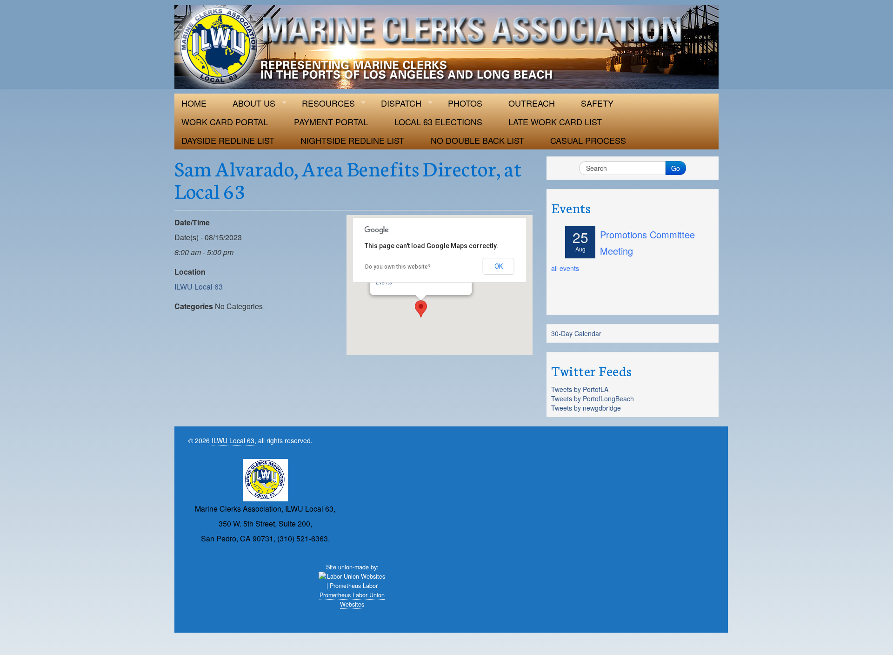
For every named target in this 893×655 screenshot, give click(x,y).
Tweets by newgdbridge (586, 407)
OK (498, 266)
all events (565, 268)
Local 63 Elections (438, 121)
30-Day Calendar (576, 333)
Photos (465, 103)
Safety (597, 103)
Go (675, 168)
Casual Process (588, 140)
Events (384, 282)
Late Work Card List (555, 121)
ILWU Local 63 (198, 286)
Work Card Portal (224, 121)
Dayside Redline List (227, 140)
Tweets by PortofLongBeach (592, 398)
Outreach (531, 103)
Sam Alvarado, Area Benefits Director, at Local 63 (347, 179)
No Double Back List (477, 140)
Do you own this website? (398, 266)
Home (194, 103)
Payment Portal (331, 121)
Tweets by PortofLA (579, 389)
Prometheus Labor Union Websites (352, 599)
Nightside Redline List (352, 140)
